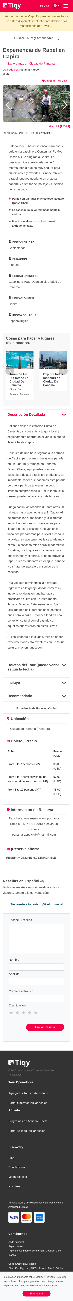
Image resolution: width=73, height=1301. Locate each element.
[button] (36, 38)
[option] (36, 103)
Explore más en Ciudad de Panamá (31, 63)
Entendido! (36, 1293)
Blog (11, 1158)
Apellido (14, 974)
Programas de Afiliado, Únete (28, 1121)
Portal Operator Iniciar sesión (28, 1103)
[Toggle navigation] (65, 5)
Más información (48, 1285)
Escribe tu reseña (20, 920)
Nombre (14, 959)
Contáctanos (16, 1167)
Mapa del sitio (17, 1176)
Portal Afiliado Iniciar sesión (26, 1131)
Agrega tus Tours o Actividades (29, 1093)
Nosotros (14, 1186)
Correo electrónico (21, 991)
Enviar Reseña (45, 1027)
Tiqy (12, 6)
